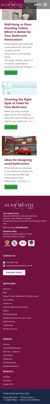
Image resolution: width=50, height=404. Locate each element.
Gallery (6, 310)
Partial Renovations (11, 366)
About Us (6, 289)
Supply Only (8, 384)
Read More (11, 72)
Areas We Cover (10, 397)
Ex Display (7, 380)
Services (6, 344)
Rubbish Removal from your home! (17, 318)
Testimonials (8, 325)
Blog (5, 292)
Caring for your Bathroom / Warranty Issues (20, 296)
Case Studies (8, 300)
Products (6, 377)
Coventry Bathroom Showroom (15, 307)
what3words (22, 227)
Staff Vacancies (9, 321)
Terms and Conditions (30, 400)
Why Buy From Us (10, 329)
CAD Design (7, 355)
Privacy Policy (27, 397)
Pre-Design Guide (10, 314)
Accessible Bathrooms (12, 348)
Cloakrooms (7, 359)
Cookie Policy (11, 400)
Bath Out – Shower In (11, 351)
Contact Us (7, 303)
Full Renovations (9, 362)
